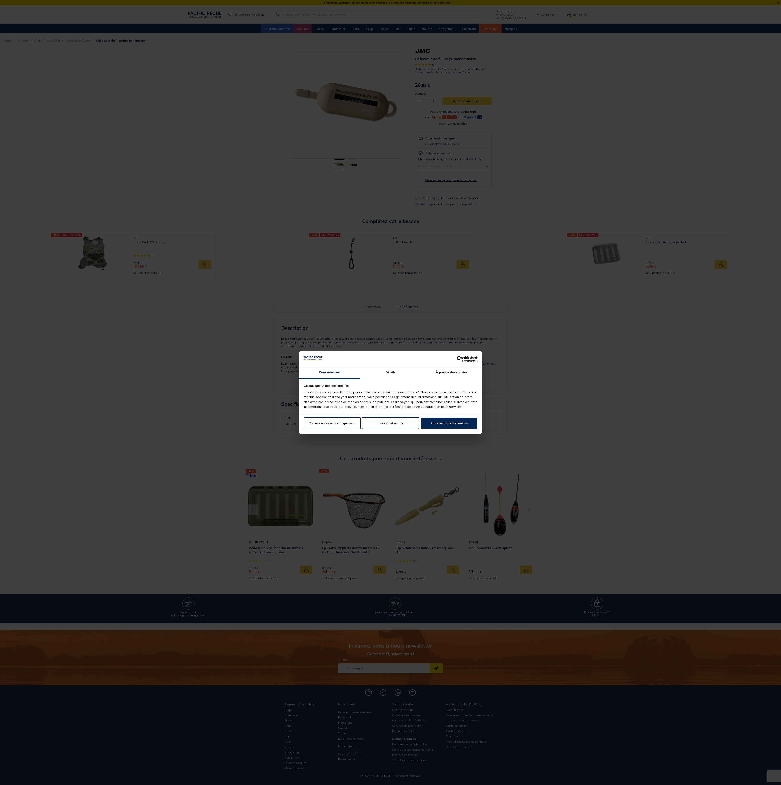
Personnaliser (388, 423)
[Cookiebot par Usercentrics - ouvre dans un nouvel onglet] (460, 359)
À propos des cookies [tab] (451, 372)
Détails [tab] (391, 372)
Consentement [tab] (329, 372)
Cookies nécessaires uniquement (332, 423)
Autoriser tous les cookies (449, 423)
